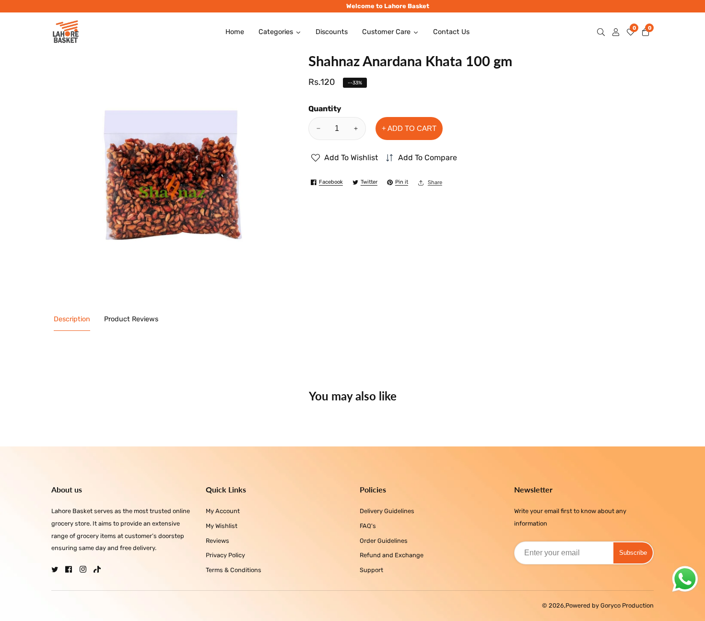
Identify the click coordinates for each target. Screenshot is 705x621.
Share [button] (435, 182)
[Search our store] (603, 32)
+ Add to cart (409, 128)
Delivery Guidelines (387, 511)
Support (371, 570)
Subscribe (633, 552)
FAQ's (368, 525)
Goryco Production (627, 606)
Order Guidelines (384, 540)
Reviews (217, 540)
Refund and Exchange (391, 555)
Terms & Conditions (233, 570)
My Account (223, 511)
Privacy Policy (225, 555)
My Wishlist (221, 525)
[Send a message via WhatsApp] (685, 579)
